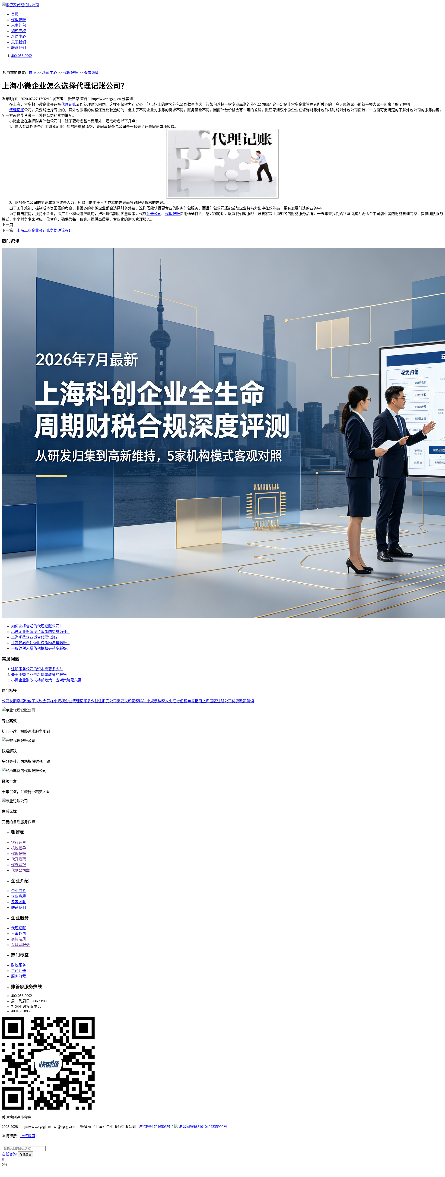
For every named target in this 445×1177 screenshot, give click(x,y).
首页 (15, 14)
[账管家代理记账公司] (20, 5)
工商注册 (18, 971)
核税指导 (18, 848)
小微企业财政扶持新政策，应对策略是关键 (46, 680)
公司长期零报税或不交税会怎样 (28, 701)
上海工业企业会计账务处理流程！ (44, 230)
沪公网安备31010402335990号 (203, 1127)
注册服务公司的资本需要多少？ (37, 669)
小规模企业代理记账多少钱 (76, 701)
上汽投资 (27, 1136)
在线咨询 (9, 1154)
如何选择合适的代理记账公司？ (37, 626)
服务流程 (18, 976)
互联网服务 (20, 945)
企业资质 (18, 896)
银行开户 (18, 843)
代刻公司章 (20, 870)
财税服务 (18, 965)
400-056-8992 (21, 56)
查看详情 (91, 73)
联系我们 (18, 48)
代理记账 (18, 20)
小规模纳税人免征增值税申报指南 (174, 701)
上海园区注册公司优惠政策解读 (228, 701)
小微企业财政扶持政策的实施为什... (40, 632)
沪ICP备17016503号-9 (156, 1127)
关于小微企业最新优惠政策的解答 (39, 675)
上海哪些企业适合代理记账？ (35, 637)
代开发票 (18, 859)
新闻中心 (18, 36)
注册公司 (153, 214)
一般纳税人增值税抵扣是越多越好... (40, 648)
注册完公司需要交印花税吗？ (122, 701)
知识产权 (18, 31)
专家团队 (18, 902)
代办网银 (18, 865)
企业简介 (18, 891)
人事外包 (18, 25)
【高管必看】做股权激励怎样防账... (40, 643)
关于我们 (18, 42)
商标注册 (18, 939)
